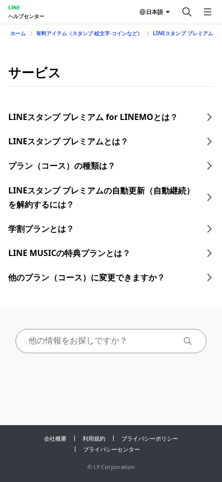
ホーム (18, 33)
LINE (14, 7)
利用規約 (94, 438)
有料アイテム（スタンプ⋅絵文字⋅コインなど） (89, 33)
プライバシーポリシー (149, 438)
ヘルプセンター (26, 16)
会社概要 (55, 438)
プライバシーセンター (111, 449)
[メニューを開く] (207, 12)
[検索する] (187, 12)
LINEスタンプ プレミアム (183, 33)
